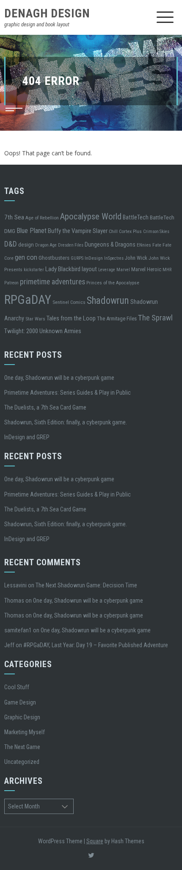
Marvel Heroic (146, 269)
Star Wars (35, 319)
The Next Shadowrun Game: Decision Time (86, 585)
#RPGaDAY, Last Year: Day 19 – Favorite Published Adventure (95, 645)
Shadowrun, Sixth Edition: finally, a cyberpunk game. (65, 422)
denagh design (47, 13)
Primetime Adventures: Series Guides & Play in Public (67, 392)
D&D (10, 243)
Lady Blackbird (62, 269)
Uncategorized (21, 761)
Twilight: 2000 (21, 331)
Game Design (20, 702)
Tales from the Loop (71, 318)
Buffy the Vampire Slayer (78, 231)
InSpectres (114, 258)
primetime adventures (52, 281)
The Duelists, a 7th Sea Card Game (45, 407)
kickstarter (34, 269)
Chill (113, 231)
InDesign (94, 258)
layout (89, 269)
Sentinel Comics (68, 302)
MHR (167, 269)
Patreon (11, 283)
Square (94, 841)
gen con (26, 257)
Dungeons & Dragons (110, 244)
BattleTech (136, 217)
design (26, 244)
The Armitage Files (117, 318)
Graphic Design (22, 717)
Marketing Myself (24, 732)
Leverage (106, 269)
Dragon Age (46, 245)
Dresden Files (70, 245)
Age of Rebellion (42, 218)
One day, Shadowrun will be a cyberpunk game (59, 377)
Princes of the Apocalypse (112, 283)
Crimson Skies (156, 231)
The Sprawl (155, 318)
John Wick (136, 258)
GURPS (77, 258)
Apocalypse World (90, 216)
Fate (156, 245)
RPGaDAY (27, 299)
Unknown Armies (60, 331)
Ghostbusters (54, 257)
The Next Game (22, 747)
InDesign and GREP (27, 437)
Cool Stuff (16, 687)
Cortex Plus (130, 231)
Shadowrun (108, 300)
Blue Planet (32, 231)
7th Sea (14, 217)
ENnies (144, 245)
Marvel (123, 269)
